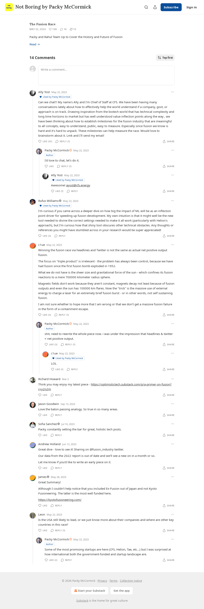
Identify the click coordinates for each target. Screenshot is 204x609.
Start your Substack (91, 590)
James (42, 477)
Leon (41, 514)
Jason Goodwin (48, 404)
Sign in (191, 7)
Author (49, 155)
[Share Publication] (155, 7)
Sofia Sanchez (47, 424)
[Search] (146, 7)
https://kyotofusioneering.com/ (59, 500)
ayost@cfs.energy (78, 185)
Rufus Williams (48, 201)
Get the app (122, 590)
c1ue (41, 245)
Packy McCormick (57, 150)
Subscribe (171, 7)
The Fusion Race (42, 24)
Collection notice (131, 581)
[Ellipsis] (172, 92)
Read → (34, 44)
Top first (167, 57)
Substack (82, 600)
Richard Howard (49, 379)
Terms (113, 581)
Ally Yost (44, 92)
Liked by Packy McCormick (56, 96)
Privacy (102, 581)
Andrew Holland (49, 444)
